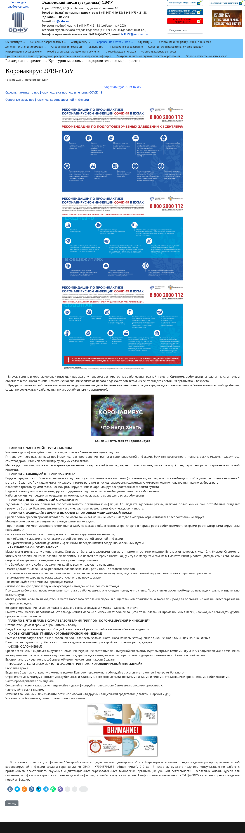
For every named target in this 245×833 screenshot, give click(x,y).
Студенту (143, 42)
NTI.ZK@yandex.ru (134, 34)
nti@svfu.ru (60, 21)
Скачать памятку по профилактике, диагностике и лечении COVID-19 (53, 92)
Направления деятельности (112, 42)
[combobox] (185, 30)
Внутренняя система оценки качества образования (148, 56)
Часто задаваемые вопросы (158, 51)
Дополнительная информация (24, 46)
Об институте (13, 42)
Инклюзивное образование (126, 46)
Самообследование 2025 (121, 51)
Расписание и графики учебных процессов (184, 42)
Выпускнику (96, 46)
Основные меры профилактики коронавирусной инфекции (47, 100)
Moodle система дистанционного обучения (73, 51)
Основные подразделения (46, 42)
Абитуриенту (79, 42)
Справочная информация (67, 46)
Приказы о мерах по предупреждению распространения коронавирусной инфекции (58, 56)
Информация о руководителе (23, 51)
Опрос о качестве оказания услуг (206, 56)
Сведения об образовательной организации (175, 46)
